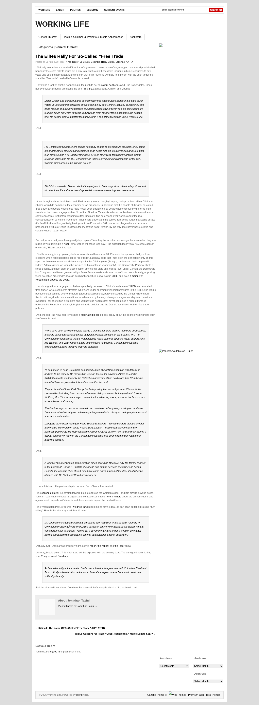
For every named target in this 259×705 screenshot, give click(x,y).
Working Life (62, 23)
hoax (66, 244)
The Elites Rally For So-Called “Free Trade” (80, 56)
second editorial (50, 493)
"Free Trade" (72, 62)
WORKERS (44, 10)
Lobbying (120, 62)
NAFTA (129, 62)
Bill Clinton (85, 62)
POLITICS (75, 10)
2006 (115, 276)
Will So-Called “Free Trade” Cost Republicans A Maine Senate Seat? (115, 633)
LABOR (60, 10)
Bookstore (135, 36)
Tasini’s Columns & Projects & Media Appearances (93, 36)
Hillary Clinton (108, 62)
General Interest (47, 36)
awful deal (108, 85)
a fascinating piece (89, 314)
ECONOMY (92, 10)
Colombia (95, 62)
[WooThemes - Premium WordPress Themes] (194, 694)
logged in (55, 651)
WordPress (82, 694)
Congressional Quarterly (54, 556)
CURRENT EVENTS (114, 10)
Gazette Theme (155, 694)
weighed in (79, 507)
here (108, 496)
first (90, 88)
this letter (119, 546)
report (93, 546)
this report (103, 546)
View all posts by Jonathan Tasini (78, 606)
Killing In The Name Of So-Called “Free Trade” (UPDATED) (70, 628)
